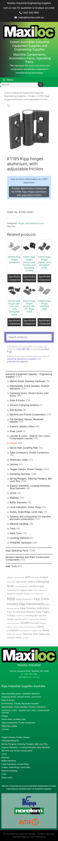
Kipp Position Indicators (34, 608)
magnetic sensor (21, 619)
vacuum (25, 638)
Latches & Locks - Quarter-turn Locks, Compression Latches (30, 437)
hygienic (11, 593)
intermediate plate (37, 594)
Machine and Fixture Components (28, 414)
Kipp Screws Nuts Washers (21, 612)
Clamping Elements (20, 474)
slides (46, 630)
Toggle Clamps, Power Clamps (26, 469)
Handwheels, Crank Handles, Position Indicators (29, 387)
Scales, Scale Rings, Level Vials (26, 511)
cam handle (11, 582)
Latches (14, 464)
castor (31, 581)
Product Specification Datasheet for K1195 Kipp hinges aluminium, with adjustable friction (29, 191)
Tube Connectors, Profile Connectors (29, 452)
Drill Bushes (16, 409)
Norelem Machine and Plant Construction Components (27, 558)
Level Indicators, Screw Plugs (25, 507)
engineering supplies (17, 361)
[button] (8, 105)
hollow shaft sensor (40, 590)
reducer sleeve (18, 627)
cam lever (21, 581)
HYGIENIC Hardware (21, 542)
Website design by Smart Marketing (29, 837)
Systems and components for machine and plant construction (30, 517)
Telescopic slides (19, 459)
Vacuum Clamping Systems (24, 405)
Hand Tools (16, 533)
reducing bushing (30, 627)
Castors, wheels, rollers (22, 426)
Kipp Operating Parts (34, 223)
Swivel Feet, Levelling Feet (24, 447)
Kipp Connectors (24, 599)
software (19, 634)
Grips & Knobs (17, 400)
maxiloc (43, 619)
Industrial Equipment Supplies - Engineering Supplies (29, 375)
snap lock (11, 634)
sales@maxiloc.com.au (30, 17)
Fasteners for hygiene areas (20, 590)
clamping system (21, 586)
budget (44, 577)
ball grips (35, 577)
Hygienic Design (23, 594)
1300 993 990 (30, 12)
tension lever (14, 637)
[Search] (40, 84)
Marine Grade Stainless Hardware (27, 381)
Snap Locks (16, 431)
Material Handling (19, 523)
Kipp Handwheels (31, 604)
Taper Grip (44, 634)
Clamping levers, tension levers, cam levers (29, 394)
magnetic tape (34, 619)
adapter (10, 577)
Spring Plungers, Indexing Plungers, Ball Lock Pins (31, 479)
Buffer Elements (18, 502)
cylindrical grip (36, 586)
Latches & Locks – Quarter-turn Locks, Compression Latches (25, 711)
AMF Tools (11, 566)
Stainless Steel (30, 634)
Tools (12, 528)
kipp (13, 226)
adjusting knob (19, 577)
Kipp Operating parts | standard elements (20, 693)
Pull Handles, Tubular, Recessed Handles (26, 420)
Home (7, 92)
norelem (25, 622)
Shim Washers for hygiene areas (30, 631)
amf (27, 577)
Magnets (14, 497)
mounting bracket (13, 623)
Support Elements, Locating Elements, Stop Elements (25, 747)
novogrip (35, 623)
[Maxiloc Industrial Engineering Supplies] (29, 662)
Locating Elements (19, 537)
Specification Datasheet (14, 278)
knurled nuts (20, 616)
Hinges (31, 96)
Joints (13, 493)
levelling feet (32, 615)
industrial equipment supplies (22, 359)
